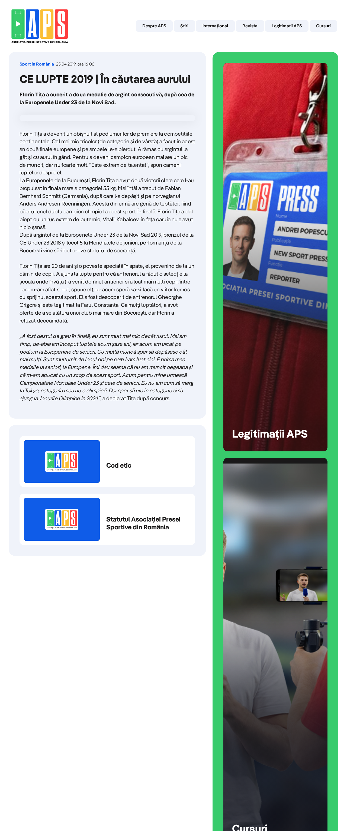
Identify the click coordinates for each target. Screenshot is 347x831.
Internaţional (215, 25)
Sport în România (37, 64)
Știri (184, 25)
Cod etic (107, 461)
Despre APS (154, 25)
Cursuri (323, 25)
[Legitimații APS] (275, 257)
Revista (250, 25)
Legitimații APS (287, 25)
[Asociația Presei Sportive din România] (40, 25)
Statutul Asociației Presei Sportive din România (107, 519)
